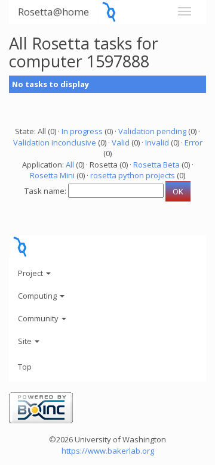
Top (25, 366)
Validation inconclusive (54, 142)
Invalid (157, 142)
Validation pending (152, 131)
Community (39, 318)
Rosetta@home (53, 11)
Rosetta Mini (52, 175)
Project (31, 273)
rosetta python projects (132, 175)
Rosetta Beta (156, 164)
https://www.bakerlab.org (108, 450)
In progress (82, 131)
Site (25, 341)
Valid (121, 142)
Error (193, 142)
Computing (38, 295)
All (70, 164)
